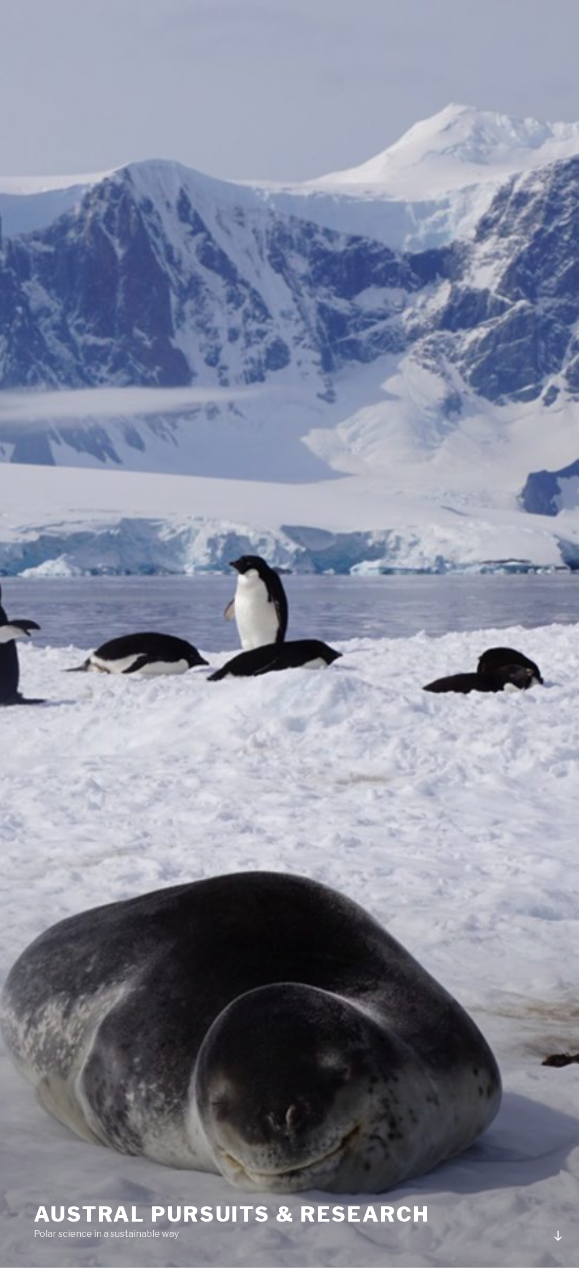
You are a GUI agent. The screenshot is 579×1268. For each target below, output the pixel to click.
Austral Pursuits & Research (232, 1214)
